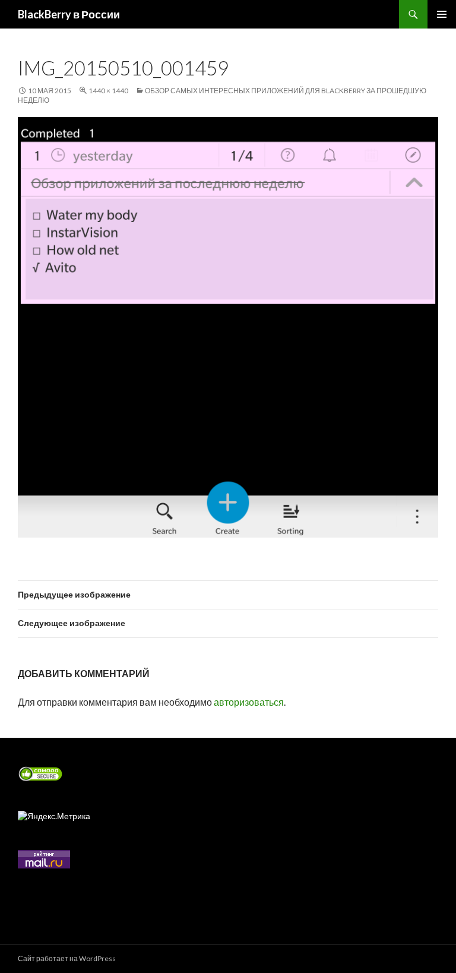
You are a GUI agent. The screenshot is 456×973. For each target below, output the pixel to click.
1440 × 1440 (108, 90)
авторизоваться (249, 701)
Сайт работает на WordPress (67, 958)
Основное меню (442, 14)
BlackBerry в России (69, 14)
